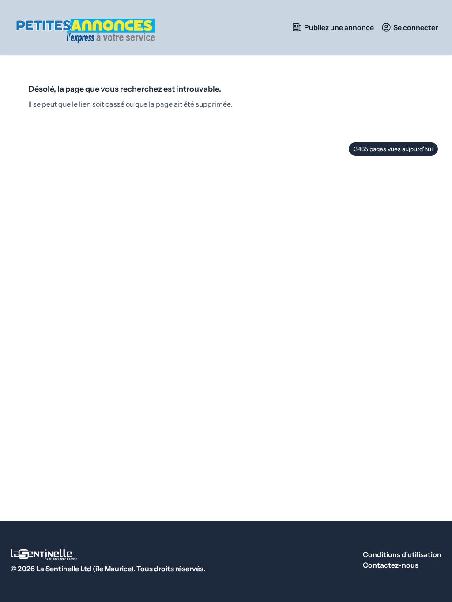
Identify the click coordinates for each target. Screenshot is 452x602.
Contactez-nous (390, 565)
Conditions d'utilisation (402, 554)
